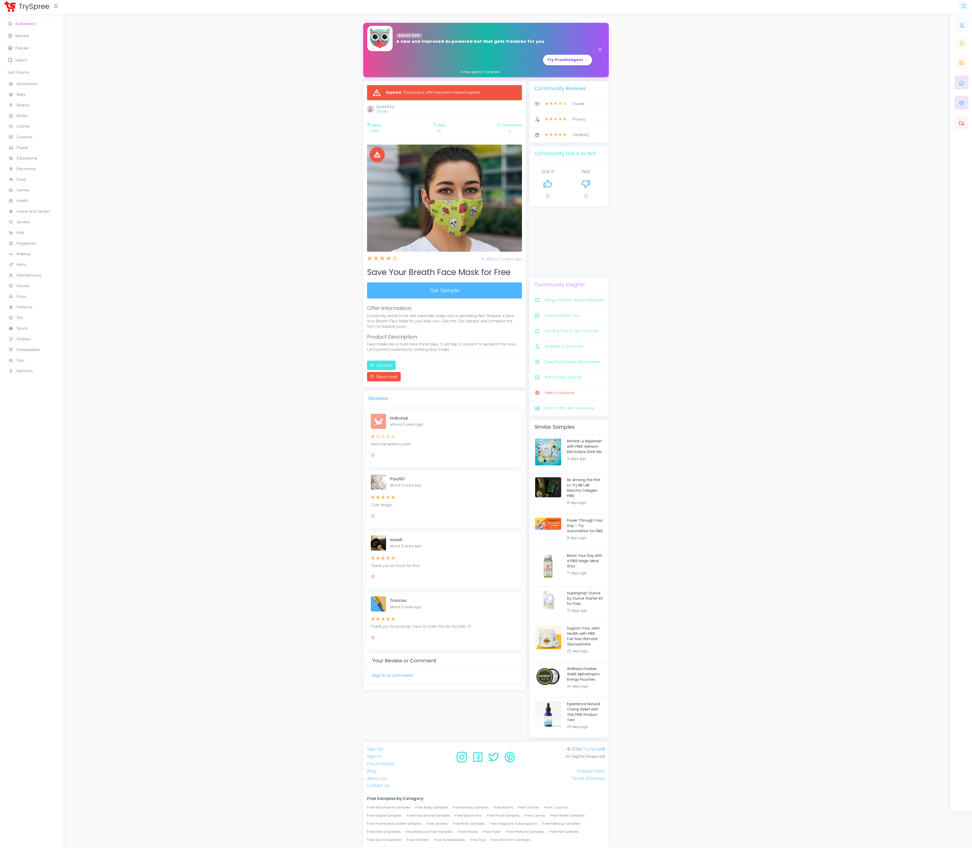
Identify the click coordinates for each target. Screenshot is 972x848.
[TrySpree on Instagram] (464, 759)
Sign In (374, 756)
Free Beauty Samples (471, 807)
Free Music (492, 832)
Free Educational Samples (428, 815)
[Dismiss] (600, 50)
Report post (386, 376)
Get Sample (444, 290)
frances (398, 600)
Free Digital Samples (384, 815)
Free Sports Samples (384, 840)
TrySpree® (594, 749)
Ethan (382, 111)
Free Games (534, 815)
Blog (372, 771)
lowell (396, 540)
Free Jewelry (437, 823)
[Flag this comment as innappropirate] (373, 455)
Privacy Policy (591, 771)
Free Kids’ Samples (468, 823)
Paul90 (397, 479)
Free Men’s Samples (383, 832)
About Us (376, 778)
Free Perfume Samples (525, 832)
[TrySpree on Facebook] (480, 759)
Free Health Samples (567, 815)
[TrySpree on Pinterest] (509, 759)
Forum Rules (380, 763)
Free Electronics (468, 815)
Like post (383, 365)
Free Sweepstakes (449, 840)
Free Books (503, 807)
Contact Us (378, 785)
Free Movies (468, 832)
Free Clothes (528, 807)
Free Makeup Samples (561, 823)
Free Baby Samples (431, 807)
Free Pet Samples (564, 832)
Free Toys (478, 840)
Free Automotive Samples (388, 807)
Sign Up (375, 749)
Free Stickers (418, 840)
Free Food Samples (503, 815)
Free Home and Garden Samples (394, 823)
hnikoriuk (399, 418)
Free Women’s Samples (510, 840)
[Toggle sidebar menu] (963, 6)
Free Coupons (556, 807)
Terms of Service (588, 778)
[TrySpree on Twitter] (495, 759)
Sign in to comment (392, 675)
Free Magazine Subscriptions (513, 823)
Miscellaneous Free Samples (429, 832)
